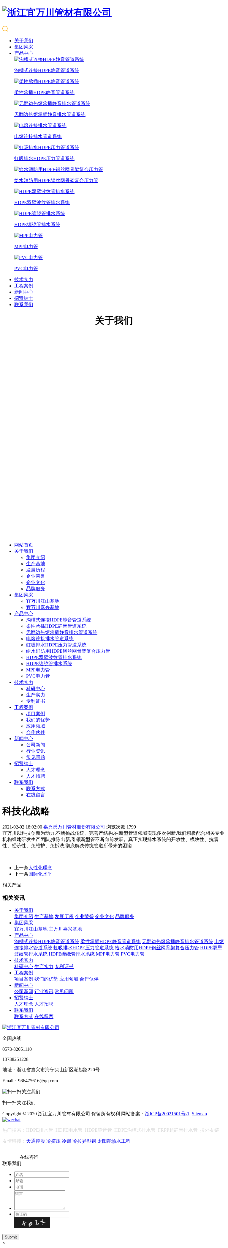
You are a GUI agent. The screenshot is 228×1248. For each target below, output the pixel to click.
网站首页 (23, 544)
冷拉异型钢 (84, 1141)
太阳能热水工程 (114, 1141)
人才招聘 (35, 776)
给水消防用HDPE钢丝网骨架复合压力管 (68, 651)
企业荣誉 (35, 576)
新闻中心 (23, 292)
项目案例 (35, 713)
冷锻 (66, 1141)
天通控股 (35, 1141)
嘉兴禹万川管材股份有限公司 (74, 826)
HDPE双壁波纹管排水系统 (54, 657)
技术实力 (23, 279)
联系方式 (35, 788)
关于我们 (23, 40)
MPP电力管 (38, 669)
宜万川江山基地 (42, 601)
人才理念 (35, 769)
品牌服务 (35, 588)
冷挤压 (53, 1141)
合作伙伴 (35, 732)
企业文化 (35, 582)
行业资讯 (35, 751)
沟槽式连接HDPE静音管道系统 (58, 619)
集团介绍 (35, 557)
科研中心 (35, 688)
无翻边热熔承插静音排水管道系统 (61, 632)
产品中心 (23, 53)
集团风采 (23, 46)
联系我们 (23, 304)
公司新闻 (35, 744)
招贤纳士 (23, 298)
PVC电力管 (38, 676)
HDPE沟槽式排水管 (135, 1130)
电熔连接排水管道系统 (50, 638)
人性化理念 (40, 867)
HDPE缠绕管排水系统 (49, 663)
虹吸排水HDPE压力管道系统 (56, 644)
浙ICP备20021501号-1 (167, 1113)
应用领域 (35, 726)
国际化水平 (40, 873)
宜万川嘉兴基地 (42, 607)
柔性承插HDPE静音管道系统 (56, 626)
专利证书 (35, 701)
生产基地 (35, 563)
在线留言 (35, 794)
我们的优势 (38, 719)
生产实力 (35, 694)
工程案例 (23, 285)
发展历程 (35, 569)
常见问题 (35, 757)
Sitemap (199, 1113)
